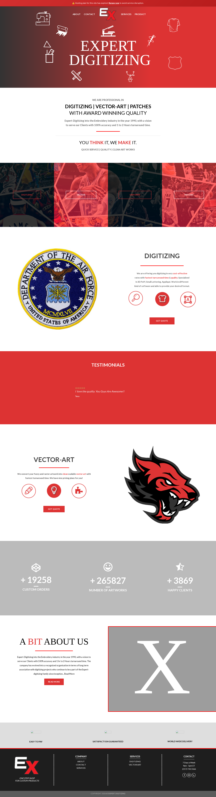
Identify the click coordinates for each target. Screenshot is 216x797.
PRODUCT (140, 14)
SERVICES (126, 14)
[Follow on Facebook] (184, 775)
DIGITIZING (135, 761)
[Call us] (194, 775)
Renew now (114, 3)
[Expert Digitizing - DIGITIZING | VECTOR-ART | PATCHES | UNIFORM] (108, 14)
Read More (69, 673)
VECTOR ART (135, 764)
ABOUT (77, 14)
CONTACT (89, 14)
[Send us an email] (189, 775)
